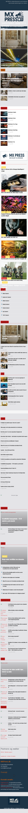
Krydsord (5, 282)
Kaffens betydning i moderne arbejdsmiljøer (16, 610)
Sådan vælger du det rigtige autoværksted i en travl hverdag (11, 427)
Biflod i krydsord (6, 293)
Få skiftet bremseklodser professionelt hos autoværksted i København (13, 459)
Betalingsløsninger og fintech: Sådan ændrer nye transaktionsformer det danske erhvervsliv (11, 567)
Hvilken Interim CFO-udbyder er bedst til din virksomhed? (13, 589)
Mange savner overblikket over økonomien (13, 559)
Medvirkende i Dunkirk (12, 112)
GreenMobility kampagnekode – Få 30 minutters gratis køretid (12, 463)
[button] (14, 775)
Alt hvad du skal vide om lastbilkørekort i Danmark (9, 441)
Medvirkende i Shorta (12, 118)
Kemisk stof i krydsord (7, 297)
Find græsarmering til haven (6, 477)
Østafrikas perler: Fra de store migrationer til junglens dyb (13, 259)
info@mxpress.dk (4, 782)
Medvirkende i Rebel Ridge (12, 130)
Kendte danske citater (12, 729)
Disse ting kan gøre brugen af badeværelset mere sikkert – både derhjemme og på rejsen (17, 649)
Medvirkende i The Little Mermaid (14, 136)
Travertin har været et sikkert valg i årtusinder (11, 47)
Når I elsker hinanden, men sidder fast (9, 237)
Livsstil (3, 167)
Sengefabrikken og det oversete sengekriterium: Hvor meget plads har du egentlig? (12, 80)
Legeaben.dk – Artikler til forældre (8, 756)
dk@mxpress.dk (4, 784)
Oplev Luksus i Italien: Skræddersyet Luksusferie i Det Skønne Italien (13, 472)
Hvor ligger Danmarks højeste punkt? (14, 735)
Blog (3, 190)
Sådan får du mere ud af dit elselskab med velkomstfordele (11, 445)
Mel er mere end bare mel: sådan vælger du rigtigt (12, 192)
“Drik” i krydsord (6, 315)
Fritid (3, 256)
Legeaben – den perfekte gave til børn (7, 450)
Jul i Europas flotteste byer (5, 482)
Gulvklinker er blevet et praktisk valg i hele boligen (17, 91)
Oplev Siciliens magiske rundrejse (14, 402)
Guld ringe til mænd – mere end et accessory (16, 711)
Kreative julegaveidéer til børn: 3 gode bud (15, 396)
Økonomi (5, 556)
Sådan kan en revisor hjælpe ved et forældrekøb (11, 577)
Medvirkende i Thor (11, 142)
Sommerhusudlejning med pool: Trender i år (8, 468)
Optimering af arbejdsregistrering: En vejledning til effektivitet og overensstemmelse (17, 717)
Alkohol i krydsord (6, 300)
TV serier (9, 212)
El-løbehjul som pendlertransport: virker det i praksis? (10, 422)
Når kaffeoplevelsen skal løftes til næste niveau (16, 364)
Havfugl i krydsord (6, 308)
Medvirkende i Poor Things (12, 124)
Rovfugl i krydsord (6, 304)
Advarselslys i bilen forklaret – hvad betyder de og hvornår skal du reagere (14, 436)
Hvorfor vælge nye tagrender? (13, 636)
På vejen (12, 256)
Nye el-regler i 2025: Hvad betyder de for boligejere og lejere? (14, 593)
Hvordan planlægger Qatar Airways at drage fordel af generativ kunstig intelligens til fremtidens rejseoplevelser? (17, 530)
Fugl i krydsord (5, 311)
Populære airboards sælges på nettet (7, 486)
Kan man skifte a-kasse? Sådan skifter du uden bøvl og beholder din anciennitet (17, 624)
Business (4, 278)
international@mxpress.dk (6, 787)
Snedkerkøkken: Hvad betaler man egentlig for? (16, 96)
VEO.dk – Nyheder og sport (6, 752)
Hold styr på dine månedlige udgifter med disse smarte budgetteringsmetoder (16, 618)
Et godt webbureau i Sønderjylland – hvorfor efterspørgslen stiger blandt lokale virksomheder (17, 698)
